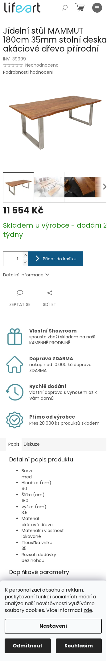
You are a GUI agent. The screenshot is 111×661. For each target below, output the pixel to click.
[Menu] (97, 8)
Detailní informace (23, 275)
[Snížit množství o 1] (25, 262)
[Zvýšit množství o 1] (25, 255)
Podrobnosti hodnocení (28, 72)
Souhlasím (78, 645)
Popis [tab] (13, 444)
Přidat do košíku (59, 259)
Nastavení (53, 626)
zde (88, 610)
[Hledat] (65, 8)
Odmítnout (28, 645)
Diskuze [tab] (32, 444)
